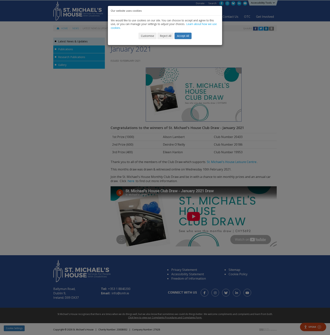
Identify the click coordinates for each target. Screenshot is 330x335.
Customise (147, 36)
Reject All (165, 36)
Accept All (183, 36)
